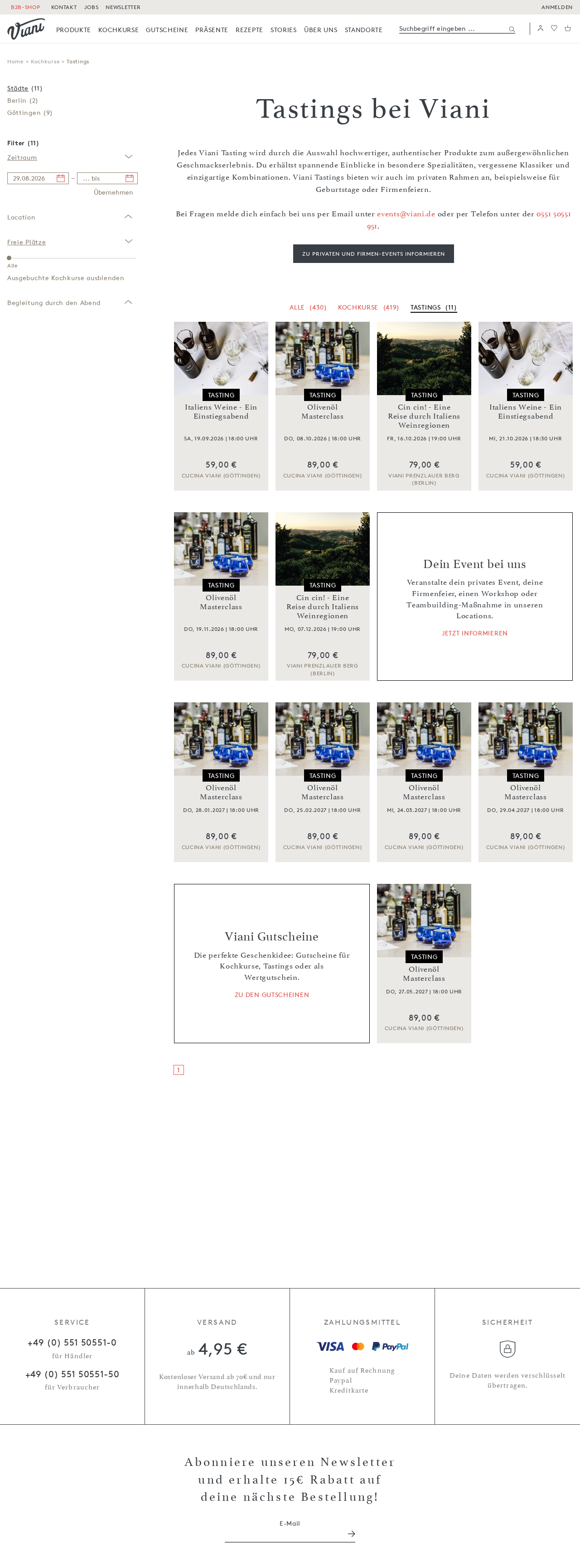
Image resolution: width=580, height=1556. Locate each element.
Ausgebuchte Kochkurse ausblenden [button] (65, 278)
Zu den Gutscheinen (272, 994)
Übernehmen (113, 192)
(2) (23, 100)
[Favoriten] (554, 29)
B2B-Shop (25, 7)
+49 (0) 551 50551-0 (72, 1342)
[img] (26, 29)
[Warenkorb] (568, 28)
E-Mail (290, 1523)
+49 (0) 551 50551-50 (72, 1374)
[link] (74, 29)
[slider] (9, 258)
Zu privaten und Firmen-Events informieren (373, 253)
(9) (30, 112)
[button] (541, 28)
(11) (25, 88)
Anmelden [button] (557, 7)
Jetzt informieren (475, 633)
